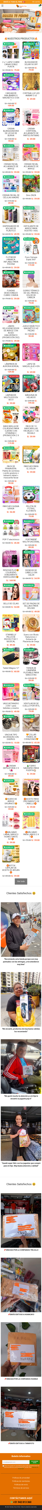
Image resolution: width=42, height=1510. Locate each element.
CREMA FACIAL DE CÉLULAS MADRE (10, 196)
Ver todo (21, 881)
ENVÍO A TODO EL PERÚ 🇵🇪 (14, 2)
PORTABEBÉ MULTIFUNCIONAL (31, 540)
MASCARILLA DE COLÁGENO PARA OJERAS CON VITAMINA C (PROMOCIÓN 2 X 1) (11, 432)
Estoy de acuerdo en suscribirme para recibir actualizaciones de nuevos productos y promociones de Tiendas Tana (21, 1467)
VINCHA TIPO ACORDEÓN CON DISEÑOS (11, 737)
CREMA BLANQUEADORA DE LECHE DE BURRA (11, 132)
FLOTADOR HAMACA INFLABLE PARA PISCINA (11, 261)
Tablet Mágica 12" (11, 668)
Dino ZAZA (31, 195)
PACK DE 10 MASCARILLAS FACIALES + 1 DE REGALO (31, 430)
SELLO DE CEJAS (11, 603)
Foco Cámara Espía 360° (31, 258)
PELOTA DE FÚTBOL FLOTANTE (31, 508)
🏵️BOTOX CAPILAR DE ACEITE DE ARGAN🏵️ (11, 869)
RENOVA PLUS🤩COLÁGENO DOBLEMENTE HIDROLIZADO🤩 (11, 574)
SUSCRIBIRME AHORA (34, 1462)
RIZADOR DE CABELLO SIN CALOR (31, 572)
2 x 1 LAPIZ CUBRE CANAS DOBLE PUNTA (11, 64)
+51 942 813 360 (22, 1502)
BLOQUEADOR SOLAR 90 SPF (31, 63)
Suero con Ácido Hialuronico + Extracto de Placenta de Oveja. (31, 638)
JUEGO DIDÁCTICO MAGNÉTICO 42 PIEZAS (31, 328)
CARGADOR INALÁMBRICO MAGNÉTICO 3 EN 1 (11, 97)
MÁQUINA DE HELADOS (31, 396)
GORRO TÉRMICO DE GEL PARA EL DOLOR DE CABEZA (31, 294)
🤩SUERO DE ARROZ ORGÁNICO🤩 (10, 801)
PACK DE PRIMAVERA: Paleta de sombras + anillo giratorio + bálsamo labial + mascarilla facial (10, 472)
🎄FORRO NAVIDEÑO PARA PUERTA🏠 (31, 768)
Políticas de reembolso (21, 1481)
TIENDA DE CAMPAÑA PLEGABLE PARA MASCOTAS (31, 671)
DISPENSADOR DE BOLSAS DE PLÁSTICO (11, 228)
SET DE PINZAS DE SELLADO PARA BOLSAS (31, 606)
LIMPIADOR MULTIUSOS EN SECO (11, 397)
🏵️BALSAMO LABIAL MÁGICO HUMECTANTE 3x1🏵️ (11, 836)
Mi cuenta (36, 1)
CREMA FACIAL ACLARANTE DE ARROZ (11, 166)
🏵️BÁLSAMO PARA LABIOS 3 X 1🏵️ (31, 834)
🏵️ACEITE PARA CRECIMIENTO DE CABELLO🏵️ (31, 801)
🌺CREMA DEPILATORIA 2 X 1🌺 (11, 768)
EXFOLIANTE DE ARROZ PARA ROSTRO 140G (31, 228)
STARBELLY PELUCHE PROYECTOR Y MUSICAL (11, 638)
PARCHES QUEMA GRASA (11, 507)
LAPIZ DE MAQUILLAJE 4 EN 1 (31, 366)
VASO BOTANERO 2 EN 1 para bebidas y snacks (11, 706)
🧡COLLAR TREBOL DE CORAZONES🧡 (31, 737)
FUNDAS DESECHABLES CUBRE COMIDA (11, 293)
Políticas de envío (21, 1484)
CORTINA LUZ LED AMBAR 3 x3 (31, 94)
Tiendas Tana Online (14, 1507)
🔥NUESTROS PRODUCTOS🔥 (21, 39)
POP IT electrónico (11, 539)
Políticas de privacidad (21, 1478)
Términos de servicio (21, 1488)
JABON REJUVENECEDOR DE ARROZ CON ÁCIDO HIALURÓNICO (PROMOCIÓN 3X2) (11, 332)
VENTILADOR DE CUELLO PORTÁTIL (31, 704)
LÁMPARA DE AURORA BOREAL (11, 365)
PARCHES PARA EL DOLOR (31, 467)
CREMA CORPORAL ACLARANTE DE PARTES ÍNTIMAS (31, 132)
